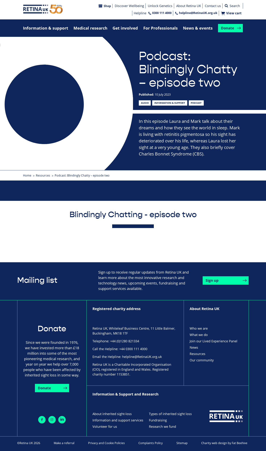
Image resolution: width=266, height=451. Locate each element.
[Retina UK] (43, 9)
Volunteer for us (104, 426)
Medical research (90, 28)
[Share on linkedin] (62, 419)
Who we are (199, 328)
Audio (145, 102)
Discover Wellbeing (129, 6)
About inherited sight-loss (112, 414)
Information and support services (117, 420)
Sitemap (182, 443)
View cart (234, 13)
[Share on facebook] (42, 419)
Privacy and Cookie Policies (106, 443)
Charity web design (214, 443)
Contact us (213, 6)
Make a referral (64, 443)
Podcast (196, 102)
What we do (199, 335)
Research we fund (162, 426)
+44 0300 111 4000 (133, 349)
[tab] (29, 175)
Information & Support (169, 102)
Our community (202, 360)
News (194, 347)
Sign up (212, 280)
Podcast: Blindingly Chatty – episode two (82, 175)
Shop (107, 6)
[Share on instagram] (52, 419)
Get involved (125, 28)
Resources (43, 175)
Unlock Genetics (160, 6)
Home (27, 175)
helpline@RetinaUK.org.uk (198, 13)
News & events (198, 28)
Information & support (45, 28)
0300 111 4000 (162, 13)
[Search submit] (226, 6)
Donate (227, 28)
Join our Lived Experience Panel (213, 341)
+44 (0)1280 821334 (124, 341)
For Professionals (160, 28)
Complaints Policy (150, 443)
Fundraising (158, 420)
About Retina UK (188, 6)
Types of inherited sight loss (170, 414)
